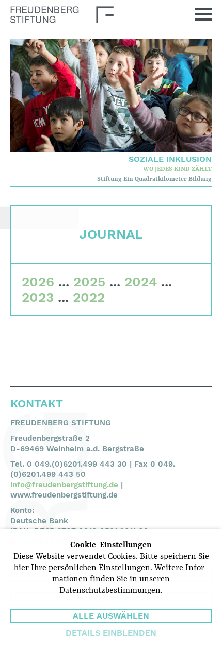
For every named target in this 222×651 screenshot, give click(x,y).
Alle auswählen (111, 616)
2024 (140, 281)
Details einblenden (111, 633)
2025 (89, 281)
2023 (38, 297)
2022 (89, 297)
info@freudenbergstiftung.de (64, 484)
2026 (38, 281)
